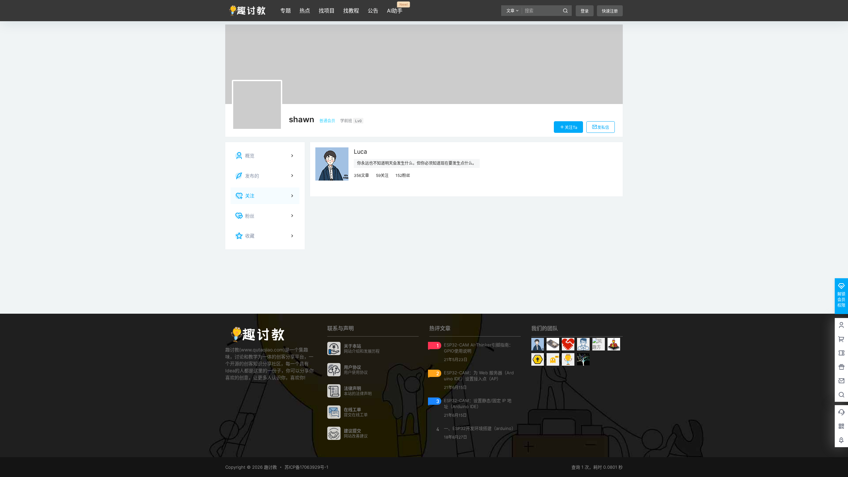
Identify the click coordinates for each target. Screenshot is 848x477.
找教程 (351, 10)
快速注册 (610, 11)
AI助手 (394, 8)
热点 (304, 10)
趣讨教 (270, 467)
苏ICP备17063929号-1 (306, 467)
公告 (373, 10)
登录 (585, 11)
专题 (285, 10)
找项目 (327, 10)
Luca (360, 151)
